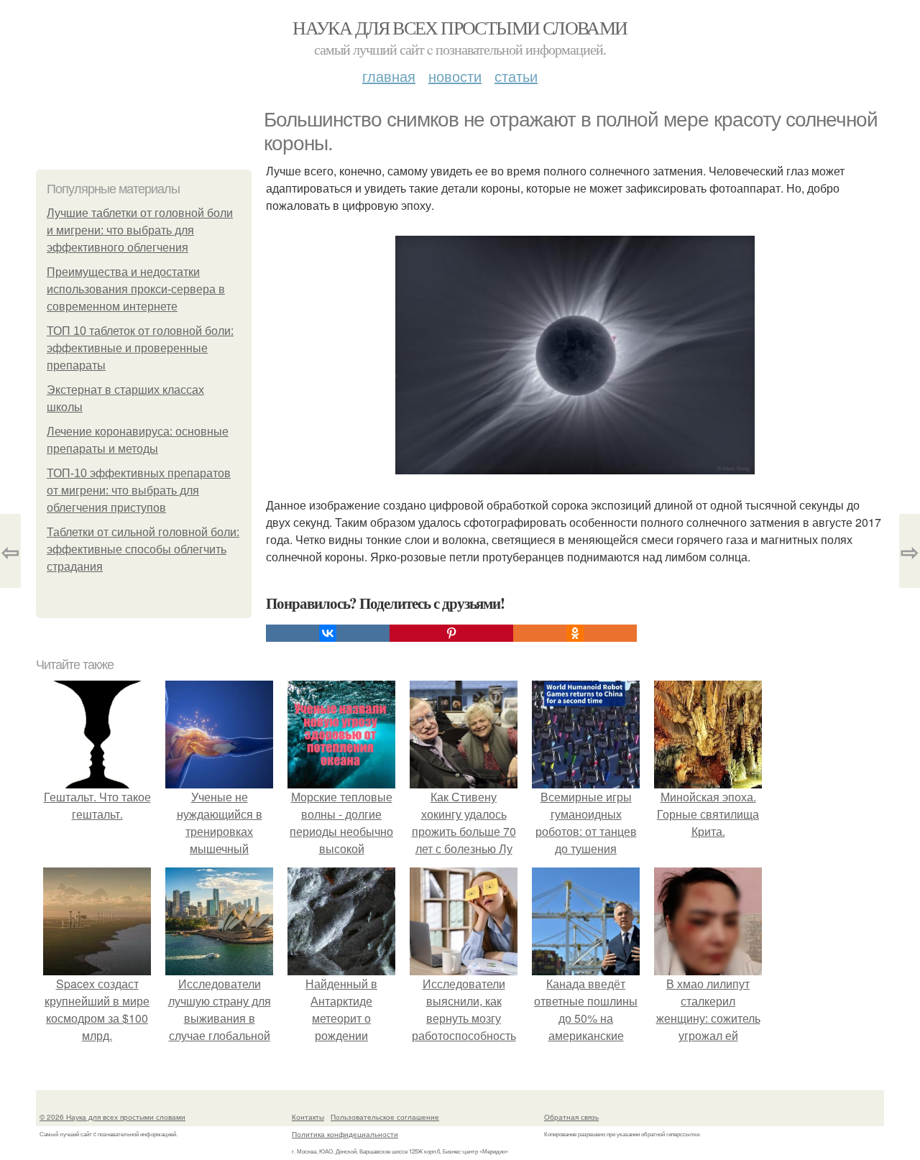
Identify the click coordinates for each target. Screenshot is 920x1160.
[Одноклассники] (575, 633)
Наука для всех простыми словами (460, 27)
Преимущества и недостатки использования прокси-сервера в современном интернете (136, 289)
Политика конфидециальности (345, 1134)
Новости (455, 75)
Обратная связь (571, 1117)
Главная (388, 75)
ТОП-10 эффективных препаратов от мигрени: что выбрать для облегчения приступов (139, 490)
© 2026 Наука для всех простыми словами (112, 1117)
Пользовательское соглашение (385, 1117)
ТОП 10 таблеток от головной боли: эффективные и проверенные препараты (140, 348)
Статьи (516, 75)
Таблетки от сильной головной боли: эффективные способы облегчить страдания (143, 549)
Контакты (308, 1117)
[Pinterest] (451, 633)
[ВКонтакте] (328, 633)
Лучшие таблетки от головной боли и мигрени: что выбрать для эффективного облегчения (140, 230)
